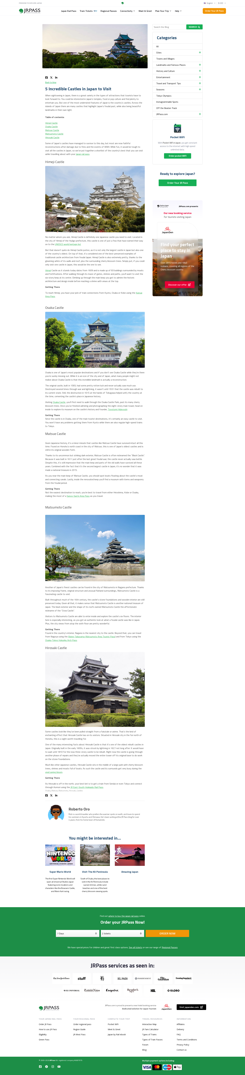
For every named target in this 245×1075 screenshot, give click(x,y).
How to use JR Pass (48, 1029)
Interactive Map (149, 1024)
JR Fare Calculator (150, 1029)
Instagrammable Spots (167, 102)
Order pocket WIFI (177, 155)
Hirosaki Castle (52, 137)
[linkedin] (56, 77)
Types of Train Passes (152, 1039)
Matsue (54, 790)
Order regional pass (82, 1024)
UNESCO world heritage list (68, 244)
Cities (158, 52)
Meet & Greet (114, 1029)
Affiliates (181, 1024)
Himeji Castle (51, 123)
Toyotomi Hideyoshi (117, 409)
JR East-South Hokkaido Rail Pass (86, 787)
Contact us (182, 1049)
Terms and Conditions (187, 1039)
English (210, 3)
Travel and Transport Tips (168, 83)
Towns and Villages (165, 58)
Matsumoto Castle (54, 133)
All (157, 46)
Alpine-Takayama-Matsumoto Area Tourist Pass (91, 636)
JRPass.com (162, 114)
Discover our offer (177, 284)
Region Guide (79, 1029)
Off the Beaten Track (166, 108)
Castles (80, 790)
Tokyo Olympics (163, 95)
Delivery (180, 1029)
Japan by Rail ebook (117, 1034)
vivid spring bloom (53, 772)
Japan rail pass (82, 154)
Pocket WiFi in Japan (172, 142)
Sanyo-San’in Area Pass (78, 496)
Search (193, 27)
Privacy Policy (183, 1044)
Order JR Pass (45, 1024)
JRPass (52, 1060)
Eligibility (43, 1034)
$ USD (220, 3)
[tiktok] (46, 1066)
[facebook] (46, 77)
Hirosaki (72, 790)
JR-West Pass (79, 1034)
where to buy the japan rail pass (123, 916)
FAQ (179, 1034)
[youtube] (59, 1066)
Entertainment (163, 77)
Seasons (160, 89)
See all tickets (135, 947)
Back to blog (50, 82)
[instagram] (52, 1066)
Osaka (48, 790)
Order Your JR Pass (214, 10)
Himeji (48, 270)
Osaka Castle (51, 126)
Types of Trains (149, 1034)
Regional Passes (170, 947)
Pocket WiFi (113, 1024)
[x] (51, 77)
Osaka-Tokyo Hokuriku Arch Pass (61, 640)
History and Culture (165, 71)
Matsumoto (63, 790)
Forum (145, 1044)
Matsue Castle (52, 130)
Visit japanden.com (189, 1007)
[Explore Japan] (49, 1008)
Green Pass (44, 1039)
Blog (144, 1049)
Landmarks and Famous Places (171, 65)
